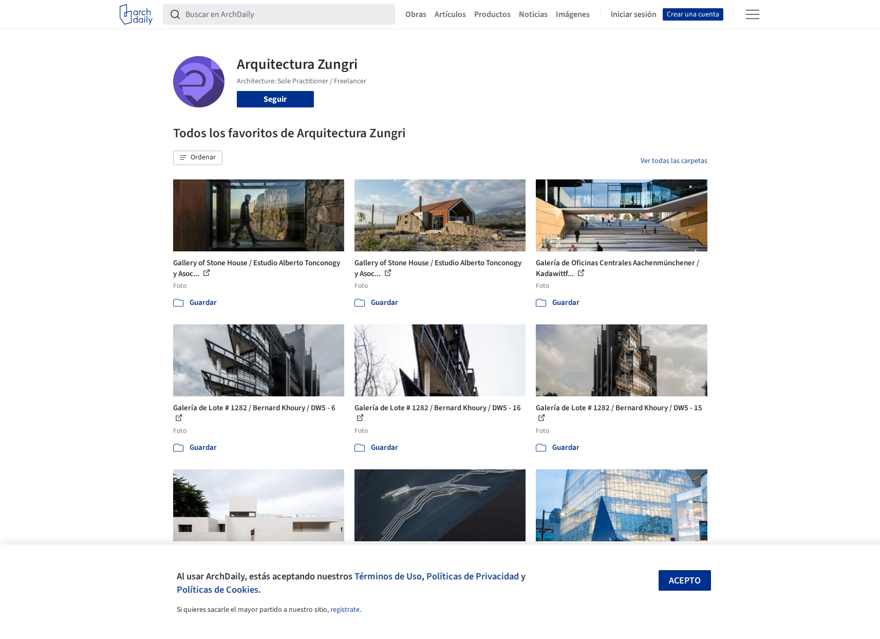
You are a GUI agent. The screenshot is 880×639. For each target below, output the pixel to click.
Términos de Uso (388, 576)
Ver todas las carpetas (674, 161)
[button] (197, 158)
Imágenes (573, 14)
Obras (415, 14)
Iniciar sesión (634, 14)
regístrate (345, 610)
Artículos (450, 14)
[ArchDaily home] (136, 14)
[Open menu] (752, 14)
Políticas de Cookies (217, 589)
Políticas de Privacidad (472, 576)
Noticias (533, 14)
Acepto (685, 580)
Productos (492, 14)
